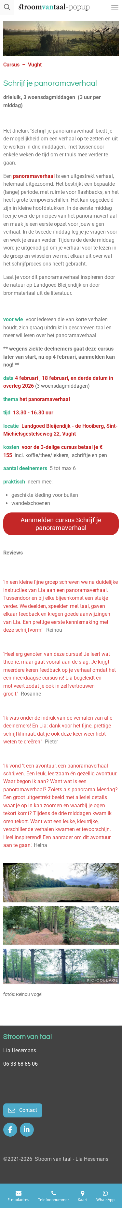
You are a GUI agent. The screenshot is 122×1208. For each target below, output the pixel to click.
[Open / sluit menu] (115, 7)
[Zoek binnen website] (7, 7)
